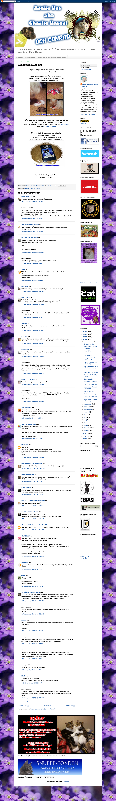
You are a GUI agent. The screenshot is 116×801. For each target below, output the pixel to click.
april (86, 422)
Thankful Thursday (91, 372)
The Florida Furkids (28, 424)
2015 (85, 334)
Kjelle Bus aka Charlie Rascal (90, 85)
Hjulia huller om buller (29, 237)
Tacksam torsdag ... (91, 381)
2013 (85, 339)
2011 (85, 436)
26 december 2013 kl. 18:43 (32, 330)
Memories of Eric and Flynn (31, 463)
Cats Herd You (26, 196)
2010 (85, 439)
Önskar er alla (89, 344)
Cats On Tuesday (90, 384)
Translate (87, 69)
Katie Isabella (26, 487)
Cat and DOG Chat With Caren (33, 500)
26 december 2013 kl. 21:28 (32, 401)
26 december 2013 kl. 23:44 (32, 457)
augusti (87, 412)
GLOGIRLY (25, 536)
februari (87, 428)
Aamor (23, 620)
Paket (38, 188)
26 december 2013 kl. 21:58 (32, 438)
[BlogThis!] (60, 186)
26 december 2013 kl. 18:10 (32, 317)
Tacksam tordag (90, 394)
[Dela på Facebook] (63, 186)
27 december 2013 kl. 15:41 (32, 586)
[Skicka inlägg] (55, 185)
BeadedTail (25, 349)
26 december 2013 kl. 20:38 (32, 356)
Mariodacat (25, 297)
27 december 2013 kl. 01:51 (32, 481)
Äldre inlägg (70, 706)
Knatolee (24, 286)
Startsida (47, 706)
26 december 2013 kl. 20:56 (32, 373)
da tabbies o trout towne (30, 592)
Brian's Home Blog (28, 379)
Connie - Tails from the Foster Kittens (35, 525)
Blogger (66, 781)
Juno (23, 575)
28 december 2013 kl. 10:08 (32, 631)
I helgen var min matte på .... (90, 358)
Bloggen (19, 57)
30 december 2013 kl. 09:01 (32, 683)
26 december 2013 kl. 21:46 (32, 418)
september (88, 409)
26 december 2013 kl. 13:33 (32, 252)
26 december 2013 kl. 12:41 (32, 218)
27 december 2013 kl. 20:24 (32, 601)
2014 (85, 337)
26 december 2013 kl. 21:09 (32, 384)
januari (87, 430)
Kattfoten (65, 124)
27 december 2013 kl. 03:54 (32, 519)
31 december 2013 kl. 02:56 (32, 698)
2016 (85, 331)
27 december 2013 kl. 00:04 (33, 468)
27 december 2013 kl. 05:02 (32, 556)
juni (85, 417)
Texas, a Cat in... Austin (29, 512)
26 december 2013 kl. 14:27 (32, 280)
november (88, 404)
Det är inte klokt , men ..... (90, 375)
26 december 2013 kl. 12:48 (32, 231)
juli (85, 414)
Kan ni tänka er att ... (91, 351)
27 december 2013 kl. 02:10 (32, 494)
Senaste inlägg (23, 706)
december (88, 342)
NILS (23, 676)
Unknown (24, 445)
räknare (83, 123)
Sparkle (24, 323)
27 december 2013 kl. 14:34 (32, 569)
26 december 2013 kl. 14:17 (32, 263)
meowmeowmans (27, 474)
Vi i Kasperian (26, 407)
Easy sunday (88, 379)
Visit (89, 283)
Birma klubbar (30, 57)
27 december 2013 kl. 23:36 (32, 614)
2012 (85, 433)
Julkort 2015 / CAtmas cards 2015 (52, 57)
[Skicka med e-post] (58, 186)
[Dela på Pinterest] (65, 186)
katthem (33, 188)
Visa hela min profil (88, 114)
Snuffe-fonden (49, 126)
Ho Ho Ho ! (88, 355)
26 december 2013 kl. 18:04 (32, 304)
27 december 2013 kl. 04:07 (32, 530)
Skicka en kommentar (28, 702)
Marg (23, 650)
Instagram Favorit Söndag (90, 347)
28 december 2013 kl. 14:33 (32, 644)
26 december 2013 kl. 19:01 (32, 343)
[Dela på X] (62, 186)
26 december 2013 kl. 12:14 (32, 202)
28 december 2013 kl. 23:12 (32, 670)
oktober (87, 406)
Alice (23, 269)
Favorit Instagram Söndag (90, 363)
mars (86, 425)
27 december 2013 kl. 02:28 (32, 506)
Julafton (27, 188)
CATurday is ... (89, 391)
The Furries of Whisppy (30, 224)
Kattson (24, 336)
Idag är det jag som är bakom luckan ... (91, 367)
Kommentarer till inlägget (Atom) (42, 709)
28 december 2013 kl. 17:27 (32, 659)
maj (85, 420)
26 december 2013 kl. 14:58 (32, 291)
